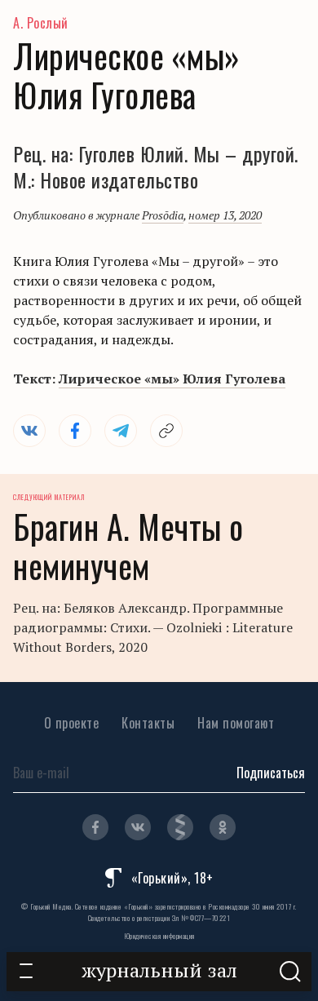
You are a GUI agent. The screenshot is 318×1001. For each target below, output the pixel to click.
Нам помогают (235, 723)
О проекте (71, 723)
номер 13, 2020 (225, 215)
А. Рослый (40, 23)
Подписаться (270, 772)
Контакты (147, 723)
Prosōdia (162, 215)
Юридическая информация (159, 935)
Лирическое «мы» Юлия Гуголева (172, 379)
